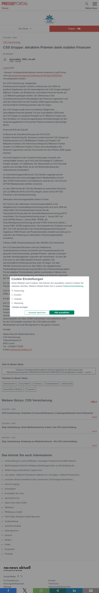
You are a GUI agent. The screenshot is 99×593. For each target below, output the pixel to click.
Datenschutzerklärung (73, 286)
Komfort (17, 295)
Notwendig (19, 291)
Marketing (18, 303)
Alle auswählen (61, 312)
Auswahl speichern (37, 312)
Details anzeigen (20, 307)
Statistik (17, 299)
